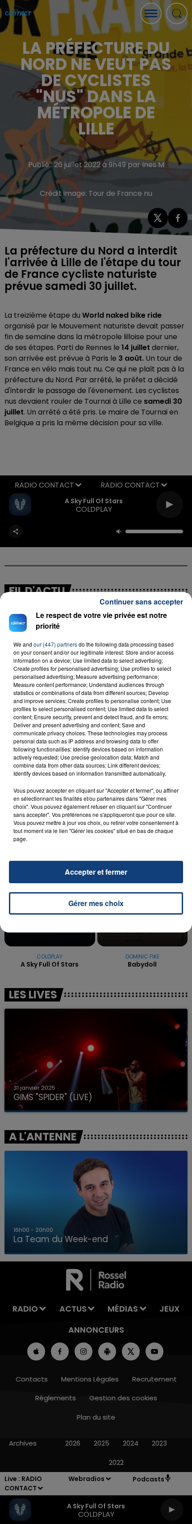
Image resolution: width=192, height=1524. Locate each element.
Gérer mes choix (96, 903)
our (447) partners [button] (55, 644)
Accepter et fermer (96, 872)
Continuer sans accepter (141, 601)
